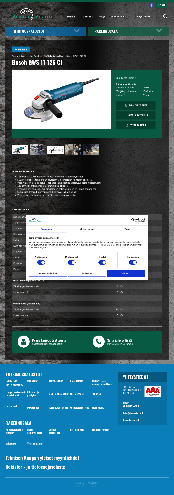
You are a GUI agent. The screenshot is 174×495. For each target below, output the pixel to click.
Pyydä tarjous (137, 125)
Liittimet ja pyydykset (33, 394)
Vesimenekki (98, 407)
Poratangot (33, 407)
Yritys (101, 16)
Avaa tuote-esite (137, 105)
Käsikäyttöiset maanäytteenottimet (102, 382)
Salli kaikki (126, 273)
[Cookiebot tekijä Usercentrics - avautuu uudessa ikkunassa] (133, 220)
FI (158, 4)
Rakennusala (106, 31)
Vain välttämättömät (48, 273)
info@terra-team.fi (133, 413)
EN (163, 4)
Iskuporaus (11, 381)
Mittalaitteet (77, 394)
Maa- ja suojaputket (59, 394)
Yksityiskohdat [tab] (87, 229)
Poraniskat (11, 406)
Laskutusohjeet (131, 420)
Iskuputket (32, 381)
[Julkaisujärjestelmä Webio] (92, 485)
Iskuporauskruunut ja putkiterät (15, 394)
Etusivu (71, 16)
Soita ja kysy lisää (137, 115)
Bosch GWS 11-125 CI (76, 56)
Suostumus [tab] (46, 229)
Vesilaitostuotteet (79, 407)
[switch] (72, 262)
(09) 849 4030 (131, 406)
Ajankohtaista (119, 16)
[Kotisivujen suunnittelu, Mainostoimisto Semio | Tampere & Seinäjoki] (81, 485)
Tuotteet (87, 16)
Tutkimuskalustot (28, 31)
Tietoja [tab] (128, 229)
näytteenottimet (14, 384)
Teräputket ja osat (58, 407)
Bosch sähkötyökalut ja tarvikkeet (49, 56)
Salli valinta (87, 273)
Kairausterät (76, 381)
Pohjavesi (96, 394)
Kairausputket (56, 381)
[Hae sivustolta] (163, 14)
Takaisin (22, 49)
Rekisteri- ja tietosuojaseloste (35, 466)
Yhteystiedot (142, 16)
